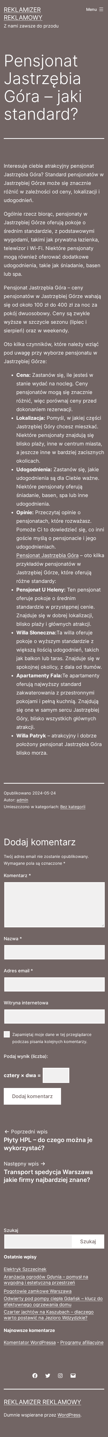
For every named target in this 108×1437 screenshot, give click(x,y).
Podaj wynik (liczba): (26, 1056)
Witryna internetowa (26, 1002)
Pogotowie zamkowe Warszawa (38, 1291)
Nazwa (13, 938)
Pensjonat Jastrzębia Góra (47, 555)
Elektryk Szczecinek (25, 1269)
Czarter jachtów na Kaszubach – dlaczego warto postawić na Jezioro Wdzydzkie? (49, 1314)
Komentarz (17, 875)
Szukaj (11, 1230)
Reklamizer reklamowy (42, 1402)
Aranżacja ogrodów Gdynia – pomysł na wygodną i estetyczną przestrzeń (46, 1279)
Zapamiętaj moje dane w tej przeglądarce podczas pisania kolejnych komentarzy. (51, 1038)
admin (22, 799)
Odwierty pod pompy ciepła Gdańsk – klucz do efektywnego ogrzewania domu (53, 1301)
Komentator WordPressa (30, 1342)
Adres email (18, 970)
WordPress (69, 1415)
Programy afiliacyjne (81, 1342)
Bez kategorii (72, 806)
